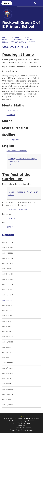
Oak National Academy (17, 151)
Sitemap (21, 426)
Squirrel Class (17, 41)
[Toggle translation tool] (34, 3)
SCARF (10, 227)
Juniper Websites (29, 421)
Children (15, 37)
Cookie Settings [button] (27, 430)
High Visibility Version (21, 423)
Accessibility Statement (21, 428)
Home (4, 37)
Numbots (11, 115)
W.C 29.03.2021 (20, 42)
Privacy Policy (15, 430)
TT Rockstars (12, 110)
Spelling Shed (13, 140)
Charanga (11, 218)
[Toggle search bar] (39, 3)
